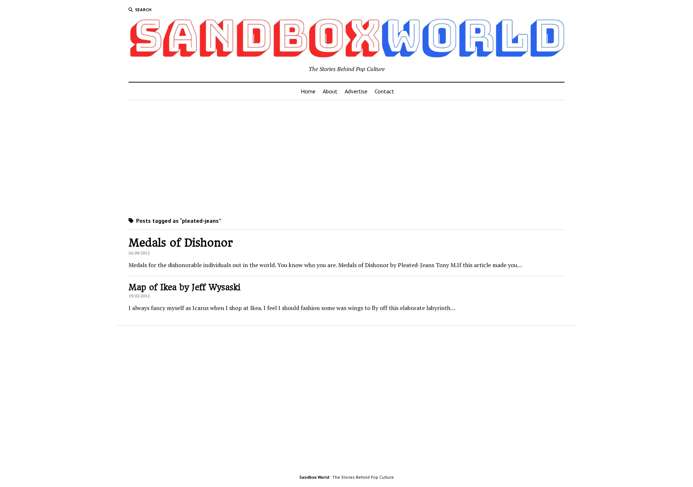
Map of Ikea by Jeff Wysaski (184, 287)
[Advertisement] (346, 157)
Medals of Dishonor (180, 242)
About (330, 91)
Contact (384, 91)
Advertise (356, 91)
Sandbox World (314, 477)
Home (308, 91)
